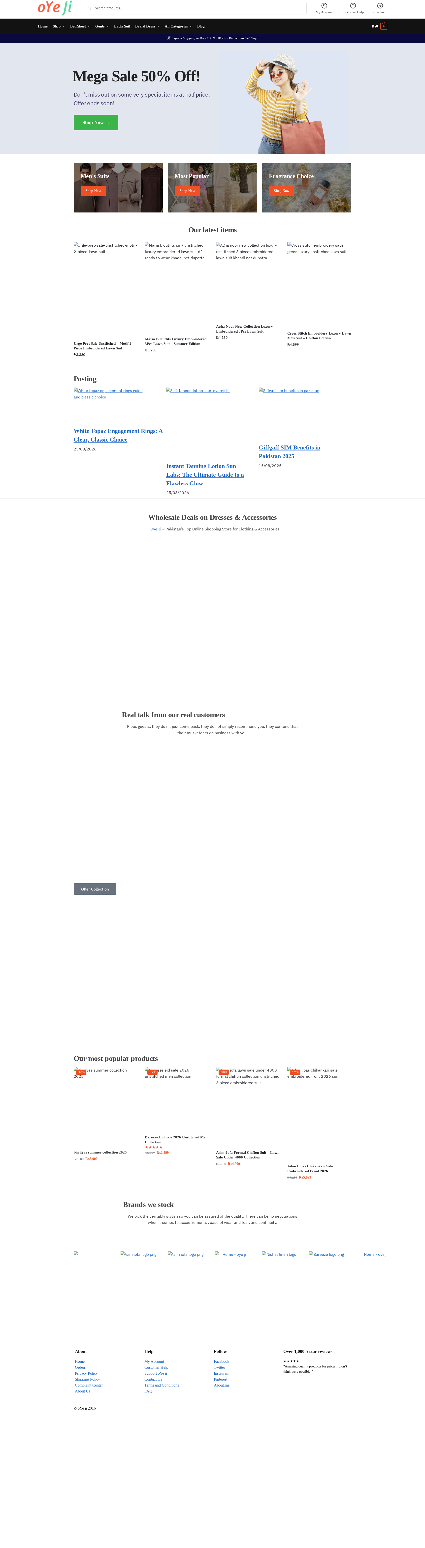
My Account (324, 12)
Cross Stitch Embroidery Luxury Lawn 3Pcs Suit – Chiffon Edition (319, 335)
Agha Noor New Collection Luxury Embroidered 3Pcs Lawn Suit (244, 328)
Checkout (380, 12)
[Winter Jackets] (306, 187)
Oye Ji (157, 528)
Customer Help (353, 12)
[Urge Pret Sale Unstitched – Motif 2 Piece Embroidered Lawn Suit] (105, 290)
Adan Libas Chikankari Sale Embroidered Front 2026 (310, 1168)
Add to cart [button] (105, 365)
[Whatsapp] (316, 1391)
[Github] (330, 1391)
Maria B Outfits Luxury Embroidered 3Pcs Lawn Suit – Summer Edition (175, 341)
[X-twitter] (303, 1391)
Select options (176, 1163)
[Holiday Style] (212, 187)
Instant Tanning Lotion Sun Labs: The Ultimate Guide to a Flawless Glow (205, 475)
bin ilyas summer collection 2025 (100, 1152)
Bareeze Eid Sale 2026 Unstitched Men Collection (176, 1139)
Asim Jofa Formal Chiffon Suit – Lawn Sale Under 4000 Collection (247, 1155)
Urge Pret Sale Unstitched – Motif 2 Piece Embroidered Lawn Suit (102, 345)
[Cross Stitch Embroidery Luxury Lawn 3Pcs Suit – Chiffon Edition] (319, 285)
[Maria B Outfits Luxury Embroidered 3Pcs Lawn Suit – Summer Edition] (177, 287)
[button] (379, 26)
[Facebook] (289, 1391)
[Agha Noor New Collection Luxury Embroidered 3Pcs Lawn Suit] (248, 281)
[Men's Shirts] (118, 187)
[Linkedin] (343, 1391)
